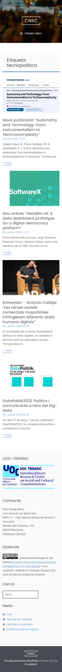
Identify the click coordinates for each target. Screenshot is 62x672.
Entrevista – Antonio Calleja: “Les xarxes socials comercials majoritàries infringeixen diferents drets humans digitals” (30, 312)
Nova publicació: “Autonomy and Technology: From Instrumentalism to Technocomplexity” (30, 127)
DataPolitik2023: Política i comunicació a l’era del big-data (30, 405)
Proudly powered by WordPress (21, 660)
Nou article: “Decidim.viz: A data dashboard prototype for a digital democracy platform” (28, 221)
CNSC (31, 21)
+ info (7, 163)
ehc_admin (9, 232)
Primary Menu (33, 33)
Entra (9, 614)
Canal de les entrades (19, 619)
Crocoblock (31, 664)
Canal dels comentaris (19, 624)
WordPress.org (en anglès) (22, 629)
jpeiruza (7, 138)
